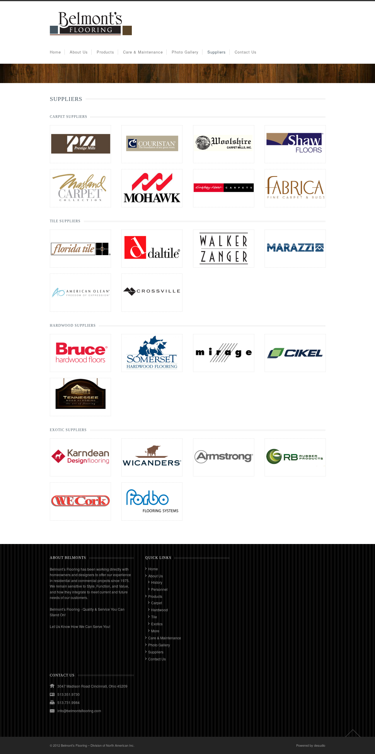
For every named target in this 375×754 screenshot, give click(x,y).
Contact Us (246, 52)
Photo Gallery (185, 52)
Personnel (159, 589)
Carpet (156, 602)
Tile (154, 616)
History (156, 582)
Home (55, 52)
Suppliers (216, 52)
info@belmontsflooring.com (79, 710)
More (155, 630)
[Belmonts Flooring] (91, 37)
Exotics (157, 623)
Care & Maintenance (143, 52)
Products (105, 52)
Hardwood (159, 609)
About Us (79, 52)
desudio (319, 745)
